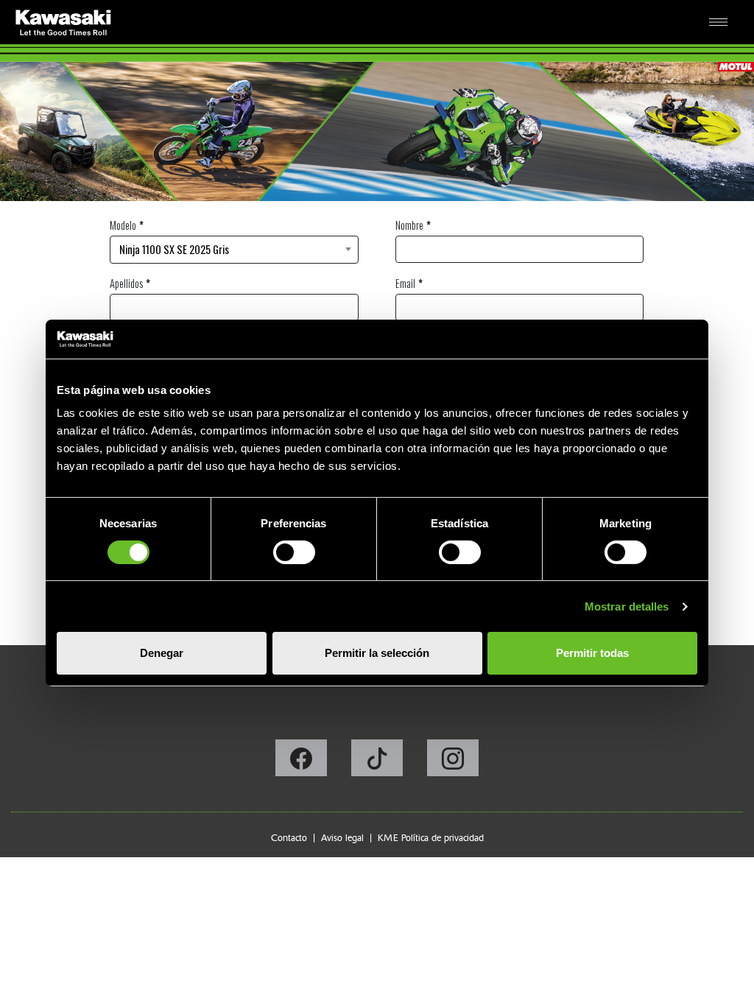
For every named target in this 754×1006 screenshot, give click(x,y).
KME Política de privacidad (431, 837)
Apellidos (126, 283)
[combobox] (234, 250)
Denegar (161, 653)
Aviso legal (342, 837)
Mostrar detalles (627, 606)
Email (405, 283)
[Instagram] (453, 762)
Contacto (289, 837)
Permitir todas (592, 653)
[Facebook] (302, 762)
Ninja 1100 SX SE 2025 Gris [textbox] (174, 249)
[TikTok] (378, 762)
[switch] (294, 552)
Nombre (409, 225)
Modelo (123, 225)
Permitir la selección (377, 653)
